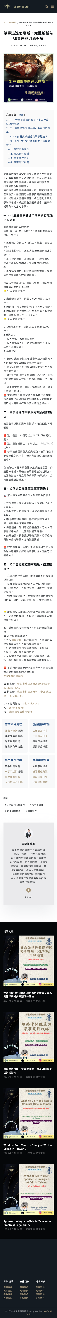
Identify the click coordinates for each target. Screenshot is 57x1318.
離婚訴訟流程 (40, 777)
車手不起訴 (11, 771)
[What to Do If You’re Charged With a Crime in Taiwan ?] (28, 1113)
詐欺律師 (24, 1297)
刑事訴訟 (7, 1287)
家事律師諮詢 (40, 782)
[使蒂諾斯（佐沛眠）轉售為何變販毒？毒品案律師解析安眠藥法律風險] (28, 961)
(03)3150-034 (17, 696)
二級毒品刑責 (40, 730)
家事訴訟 (7, 1290)
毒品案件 (40, 1294)
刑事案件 (16, 639)
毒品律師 (30, 1000)
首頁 (5, 22)
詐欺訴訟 (7, 1297)
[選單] (52, 6)
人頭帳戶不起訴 (14, 782)
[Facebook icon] (28, 890)
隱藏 (21, 114)
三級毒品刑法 (40, 736)
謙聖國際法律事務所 (20, 711)
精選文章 (42, 45)
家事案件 (40, 1290)
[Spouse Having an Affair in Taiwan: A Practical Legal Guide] (28, 1189)
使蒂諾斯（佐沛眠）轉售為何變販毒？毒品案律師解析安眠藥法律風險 (27, 994)
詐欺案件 (40, 1297)
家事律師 (30, 1076)
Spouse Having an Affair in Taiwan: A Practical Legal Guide (27, 1223)
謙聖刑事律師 (22, 6)
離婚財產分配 (40, 771)
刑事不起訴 (36, 804)
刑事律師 (13, 22)
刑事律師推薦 (13, 810)
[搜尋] (46, 6)
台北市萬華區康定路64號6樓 (33, 683)
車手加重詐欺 (12, 777)
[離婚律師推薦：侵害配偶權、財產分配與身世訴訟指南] (28, 1037)
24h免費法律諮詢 (13, 676)
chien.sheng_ (17, 707)
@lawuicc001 (31, 703)
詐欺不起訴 (11, 730)
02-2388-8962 (12, 687)
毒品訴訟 (7, 1294)
